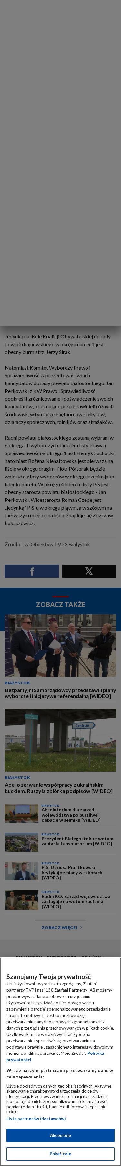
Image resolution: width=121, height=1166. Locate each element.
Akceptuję (60, 1135)
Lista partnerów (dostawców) (36, 1118)
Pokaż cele (60, 1153)
